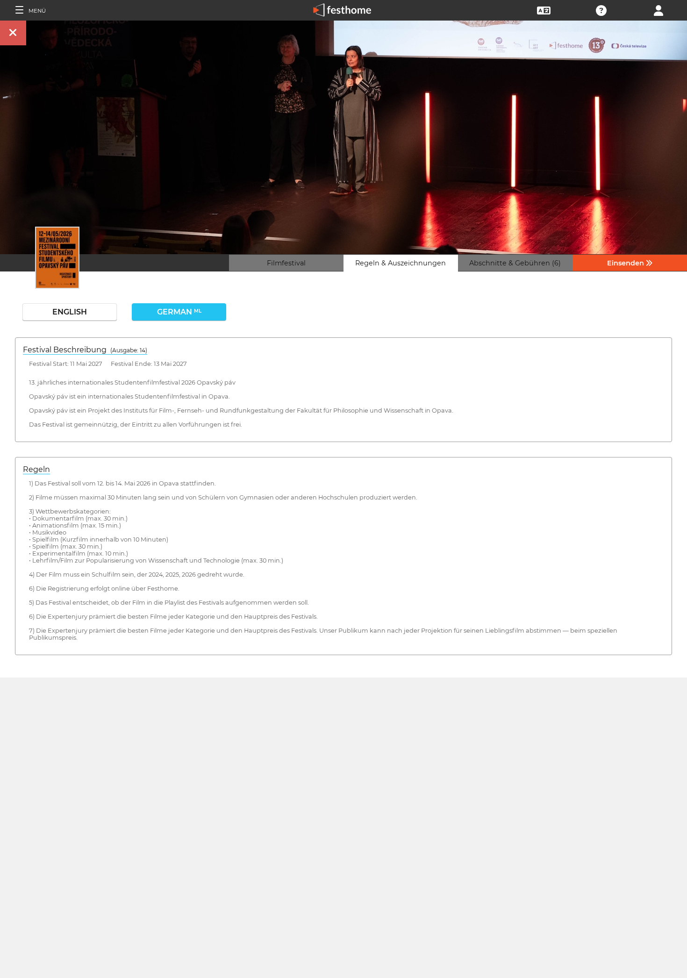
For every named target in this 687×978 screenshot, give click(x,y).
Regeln (36, 469)
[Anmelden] (658, 9)
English (69, 311)
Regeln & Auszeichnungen (400, 263)
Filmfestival (286, 263)
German (179, 311)
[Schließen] (13, 33)
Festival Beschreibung (85, 349)
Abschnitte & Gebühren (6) (515, 263)
